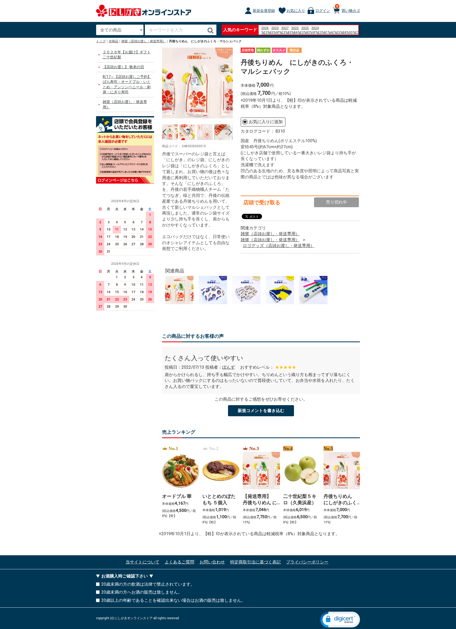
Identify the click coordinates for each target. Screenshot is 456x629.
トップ (101, 41)
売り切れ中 (336, 202)
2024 (315, 28)
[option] (197, 83)
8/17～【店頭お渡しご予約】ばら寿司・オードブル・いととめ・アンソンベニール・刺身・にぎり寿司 (127, 84)
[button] (340, 619)
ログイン (322, 10)
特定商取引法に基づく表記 (255, 562)
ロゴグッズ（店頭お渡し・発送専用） (279, 245)
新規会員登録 (264, 10)
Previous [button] (164, 132)
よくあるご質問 (179, 562)
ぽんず (228, 367)
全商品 (113, 41)
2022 (295, 28)
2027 (285, 28)
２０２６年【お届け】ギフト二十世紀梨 (127, 54)
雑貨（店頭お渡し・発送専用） (143, 41)
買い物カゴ (348, 8)
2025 (305, 28)
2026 (265, 28)
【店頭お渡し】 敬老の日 (123, 67)
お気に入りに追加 (266, 121)
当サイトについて (142, 562)
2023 (275, 28)
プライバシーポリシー (307, 562)
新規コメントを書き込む (261, 410)
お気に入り (296, 10)
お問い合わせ (212, 562)
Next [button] (230, 132)
